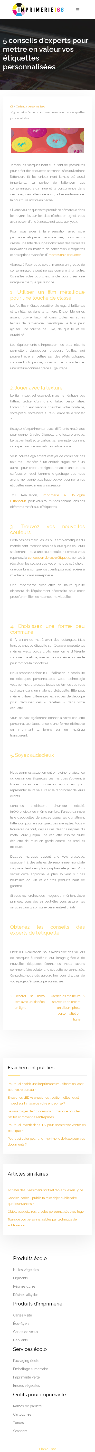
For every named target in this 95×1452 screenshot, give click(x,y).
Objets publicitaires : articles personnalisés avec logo (46, 1211)
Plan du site (47, 1449)
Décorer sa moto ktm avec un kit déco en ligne (30, 1002)
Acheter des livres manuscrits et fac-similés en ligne (45, 1190)
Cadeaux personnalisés (30, 106)
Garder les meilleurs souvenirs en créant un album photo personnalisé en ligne (65, 1007)
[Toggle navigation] (77, 9)
